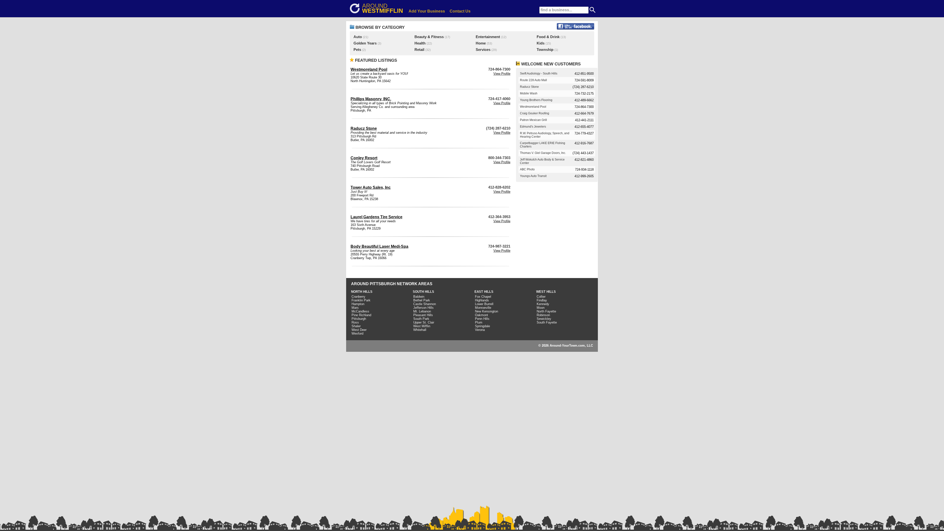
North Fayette (546, 311)
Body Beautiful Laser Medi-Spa (379, 246)
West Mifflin (421, 326)
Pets (357, 50)
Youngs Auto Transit (533, 176)
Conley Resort (364, 158)
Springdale (482, 326)
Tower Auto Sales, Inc (371, 187)
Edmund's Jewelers (533, 126)
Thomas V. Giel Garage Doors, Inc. (543, 153)
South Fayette (547, 322)
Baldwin (418, 296)
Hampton (358, 304)
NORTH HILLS (361, 292)
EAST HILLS (483, 292)
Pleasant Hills (423, 315)
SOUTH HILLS (423, 292)
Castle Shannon (424, 304)
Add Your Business (427, 11)
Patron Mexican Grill (533, 120)
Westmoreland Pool (369, 69)
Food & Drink (548, 37)
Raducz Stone (364, 128)
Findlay (542, 300)
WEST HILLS (546, 292)
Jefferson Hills (423, 308)
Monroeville (483, 308)
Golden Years (365, 43)
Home (481, 43)
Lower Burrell (484, 304)
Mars (355, 308)
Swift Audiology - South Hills (538, 73)
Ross (355, 322)
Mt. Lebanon (422, 311)
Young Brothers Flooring (536, 100)
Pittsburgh (359, 319)
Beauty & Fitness (429, 37)
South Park (421, 319)
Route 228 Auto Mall (533, 80)
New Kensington (486, 311)
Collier (541, 296)
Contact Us (460, 11)
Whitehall (419, 330)
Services (483, 50)
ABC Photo (527, 169)
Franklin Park (361, 300)
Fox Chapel (483, 296)
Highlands (482, 300)
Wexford (357, 333)
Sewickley (544, 319)
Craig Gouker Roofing (534, 113)
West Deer (359, 330)
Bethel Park (421, 300)
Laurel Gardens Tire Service (376, 217)
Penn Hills (482, 319)
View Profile (501, 73)
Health (420, 43)
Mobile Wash (528, 93)
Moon (541, 308)
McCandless (360, 311)
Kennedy (543, 304)
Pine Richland (361, 315)
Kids (541, 43)
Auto (358, 37)
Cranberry (358, 296)
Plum (478, 322)
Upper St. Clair (423, 322)
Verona (480, 330)
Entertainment (488, 37)
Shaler (356, 326)
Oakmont (481, 315)
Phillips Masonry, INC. (371, 99)
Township (545, 50)
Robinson (543, 315)
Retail (419, 50)
